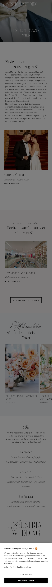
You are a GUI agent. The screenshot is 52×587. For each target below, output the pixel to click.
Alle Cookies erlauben (26, 580)
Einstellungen (26, 574)
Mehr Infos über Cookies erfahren (17, 567)
